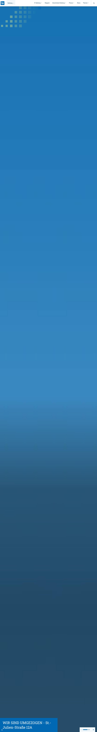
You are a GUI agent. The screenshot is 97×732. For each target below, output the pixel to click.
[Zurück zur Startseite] (2, 3)
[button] (86, 729)
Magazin (47, 3)
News (78, 3)
